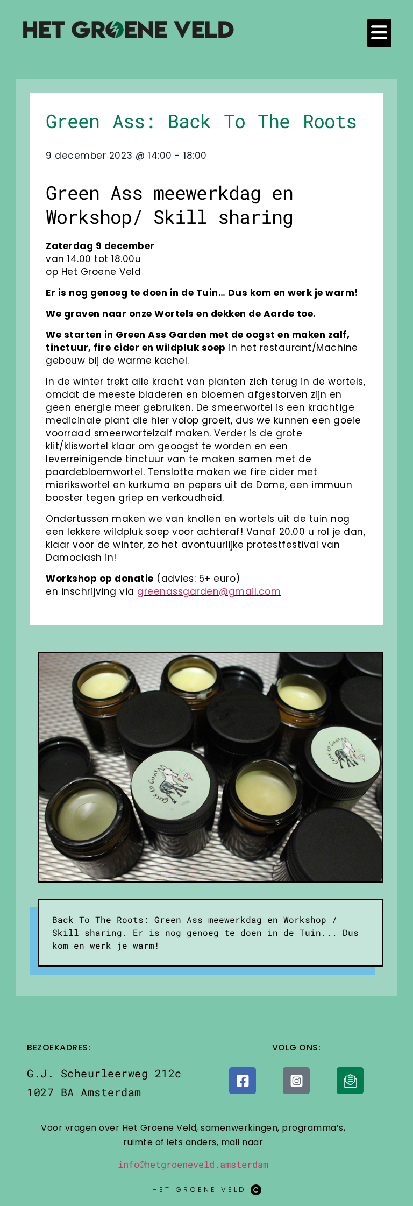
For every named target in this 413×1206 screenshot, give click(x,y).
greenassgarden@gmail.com (209, 591)
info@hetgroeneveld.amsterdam (193, 1164)
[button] (379, 33)
